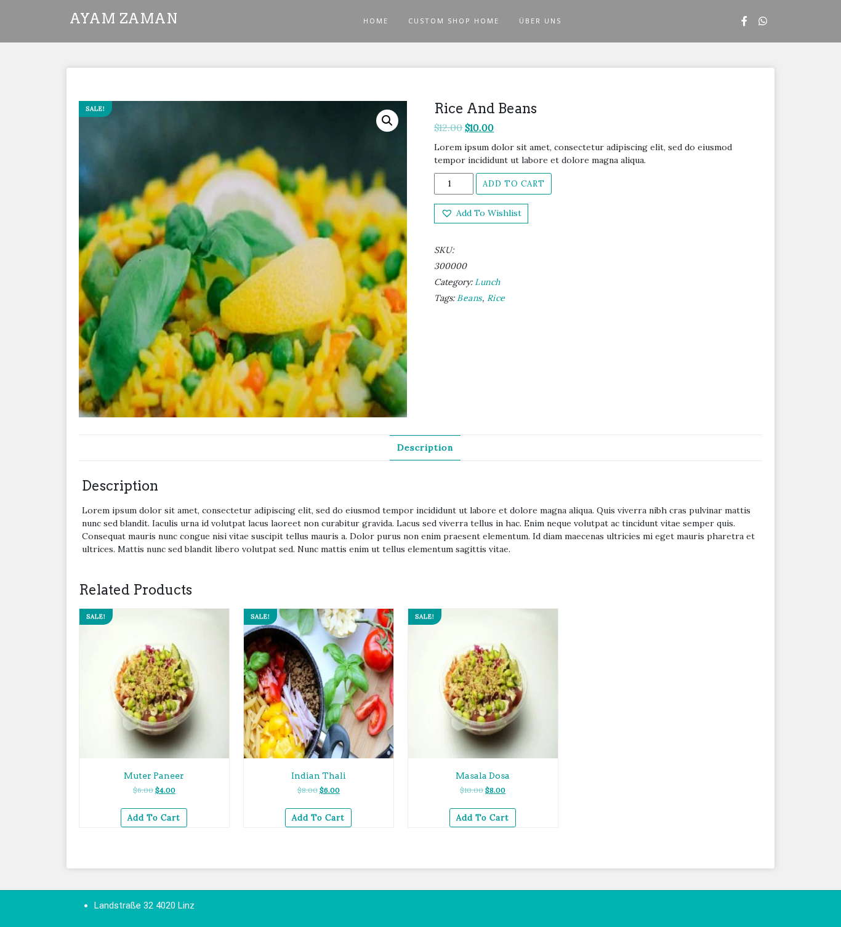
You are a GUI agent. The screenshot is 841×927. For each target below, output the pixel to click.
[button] (481, 213)
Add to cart (514, 184)
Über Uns (540, 20)
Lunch (488, 281)
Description (425, 447)
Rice (496, 297)
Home (375, 20)
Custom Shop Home (453, 20)
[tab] (425, 447)
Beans (469, 297)
